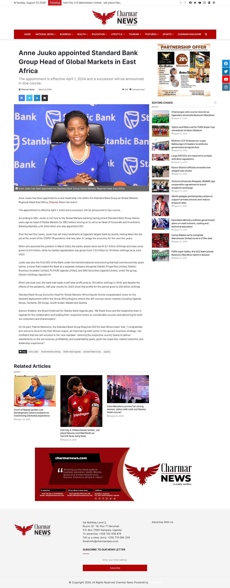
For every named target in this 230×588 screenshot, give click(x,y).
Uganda (107, 352)
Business (65, 34)
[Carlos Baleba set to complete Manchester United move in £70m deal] (160, 240)
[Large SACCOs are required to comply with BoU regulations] (160, 157)
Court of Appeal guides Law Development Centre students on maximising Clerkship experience (32, 412)
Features (150, 34)
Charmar (53, 202)
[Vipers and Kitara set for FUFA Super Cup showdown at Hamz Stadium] (160, 131)
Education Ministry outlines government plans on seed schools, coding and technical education (193, 223)
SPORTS (167, 34)
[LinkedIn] (37, 98)
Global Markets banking (50, 352)
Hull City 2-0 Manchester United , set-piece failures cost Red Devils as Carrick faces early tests (119, 2)
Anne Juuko (33, 352)
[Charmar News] (115, 17)
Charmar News (28, 89)
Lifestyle (117, 34)
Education (98, 34)
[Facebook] (22, 98)
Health (81, 34)
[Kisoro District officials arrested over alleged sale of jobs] (160, 171)
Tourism (134, 34)
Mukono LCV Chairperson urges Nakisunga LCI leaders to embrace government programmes (189, 144)
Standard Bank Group (92, 352)
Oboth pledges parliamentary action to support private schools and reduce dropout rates (192, 199)
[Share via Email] (45, 98)
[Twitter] (29, 98)
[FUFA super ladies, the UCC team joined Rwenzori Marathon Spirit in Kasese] (160, 255)
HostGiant (155, 582)
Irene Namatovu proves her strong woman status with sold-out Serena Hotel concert (126, 409)
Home (27, 34)
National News (45, 34)
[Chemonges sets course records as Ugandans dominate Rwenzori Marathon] (160, 116)
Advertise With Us (162, 522)
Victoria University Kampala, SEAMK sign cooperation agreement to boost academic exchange (193, 184)
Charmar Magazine (189, 34)
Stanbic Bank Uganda (72, 352)
